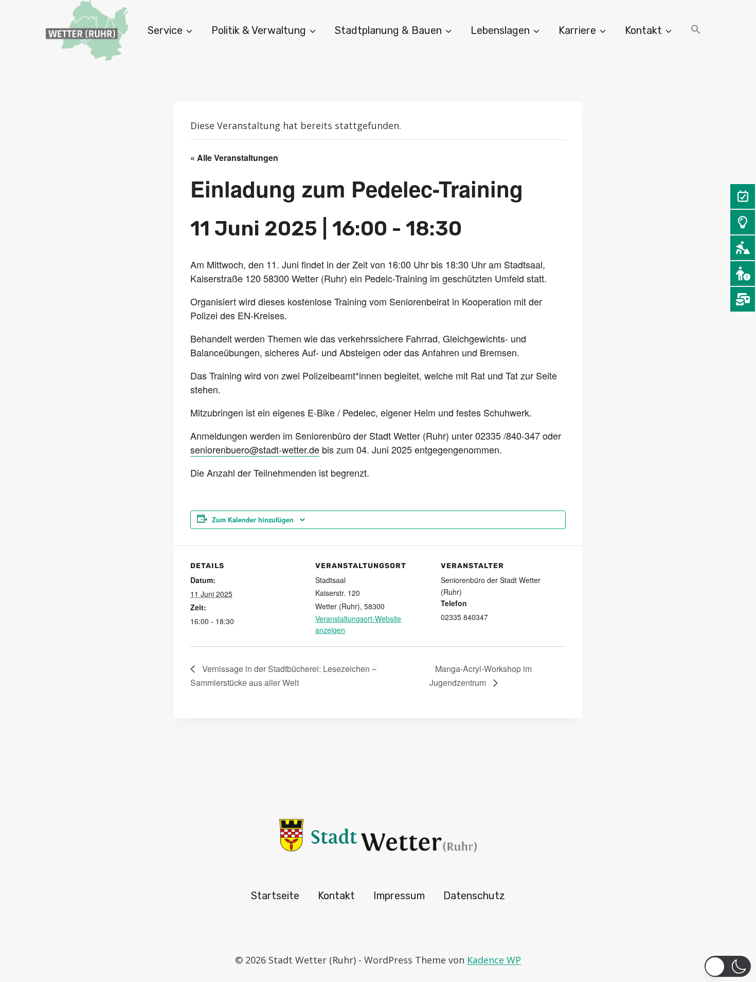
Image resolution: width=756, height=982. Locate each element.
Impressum (399, 895)
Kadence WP (494, 960)
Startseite (275, 895)
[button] (695, 30)
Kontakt (336, 895)
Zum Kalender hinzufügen (253, 519)
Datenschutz (474, 895)
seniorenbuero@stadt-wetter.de (254, 449)
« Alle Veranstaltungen (234, 157)
